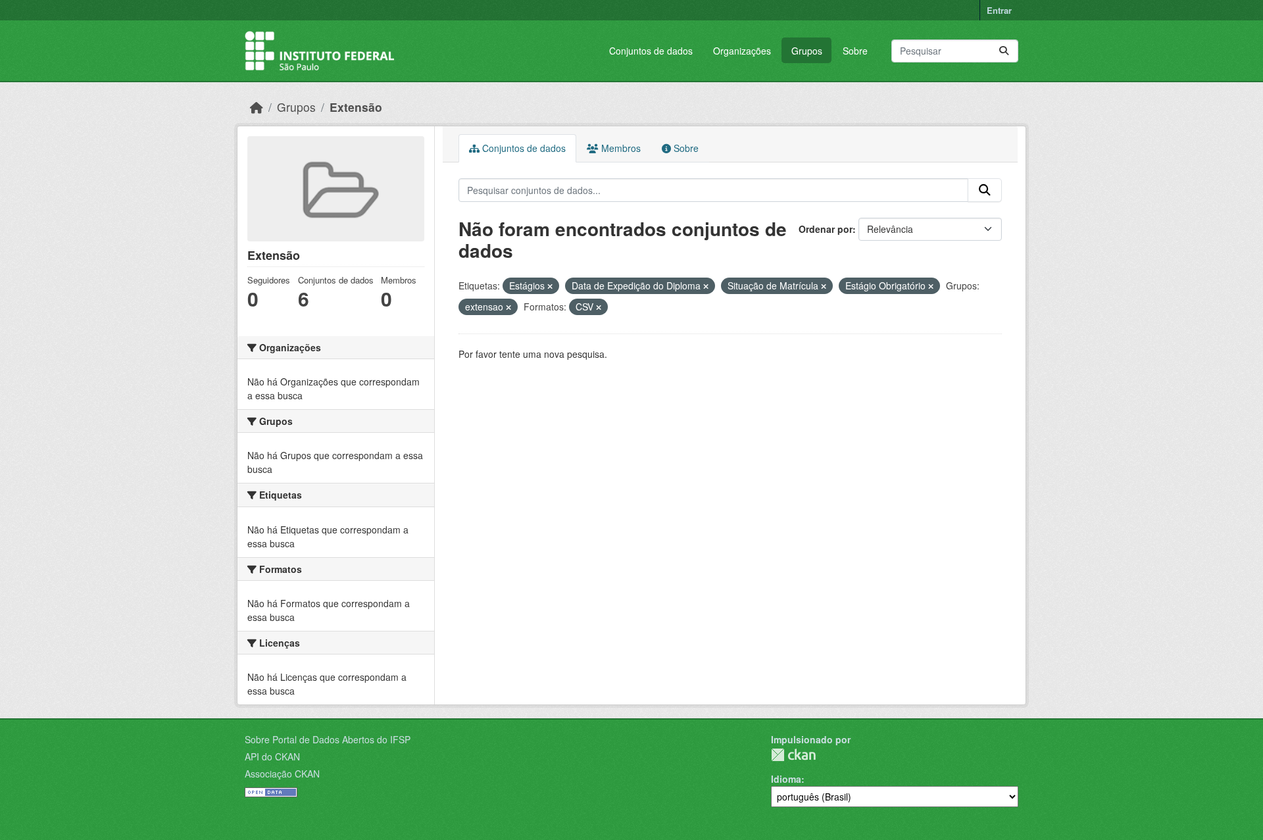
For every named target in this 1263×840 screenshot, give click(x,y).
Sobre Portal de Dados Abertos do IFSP (327, 739)
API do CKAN (272, 756)
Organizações (742, 50)
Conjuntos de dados (651, 50)
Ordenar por (826, 228)
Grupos (806, 50)
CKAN (793, 755)
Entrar (999, 10)
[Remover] (550, 286)
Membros (620, 148)
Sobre (855, 50)
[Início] (256, 107)
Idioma (786, 778)
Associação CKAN (282, 773)
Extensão (356, 107)
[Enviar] (1004, 50)
